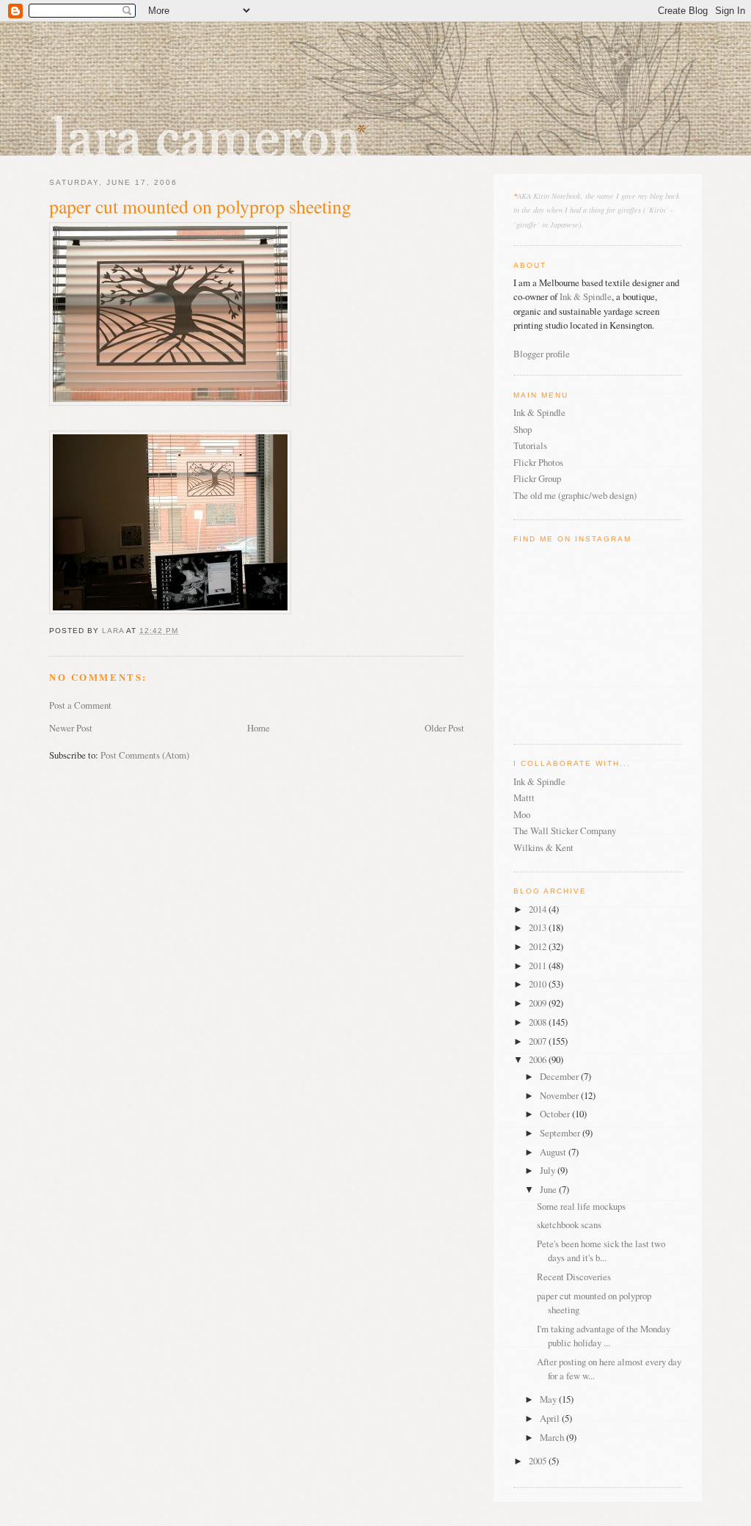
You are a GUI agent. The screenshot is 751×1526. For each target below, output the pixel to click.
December (560, 1076)
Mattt (524, 797)
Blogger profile (541, 353)
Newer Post (70, 727)
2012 (539, 946)
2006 (539, 1059)
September (561, 1132)
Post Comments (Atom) (144, 755)
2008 (539, 1022)
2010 (539, 983)
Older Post (444, 727)
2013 (539, 927)
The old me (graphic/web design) (575, 495)
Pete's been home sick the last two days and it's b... (601, 1250)
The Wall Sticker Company (564, 830)
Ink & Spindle (586, 296)
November (560, 1095)
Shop (522, 429)
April (551, 1418)
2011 (539, 965)
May (549, 1399)
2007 (539, 1041)
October (556, 1113)
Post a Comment (80, 705)
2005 (539, 1460)
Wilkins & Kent (543, 847)
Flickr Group (537, 478)
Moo (521, 814)
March (553, 1437)
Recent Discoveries (574, 1276)
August (554, 1151)
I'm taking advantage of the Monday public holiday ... (603, 1335)
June (549, 1189)
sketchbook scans (569, 1224)
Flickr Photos (538, 462)
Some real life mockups (581, 1206)
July (548, 1170)
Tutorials (530, 445)
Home (258, 727)
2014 (539, 909)
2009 (539, 1003)
